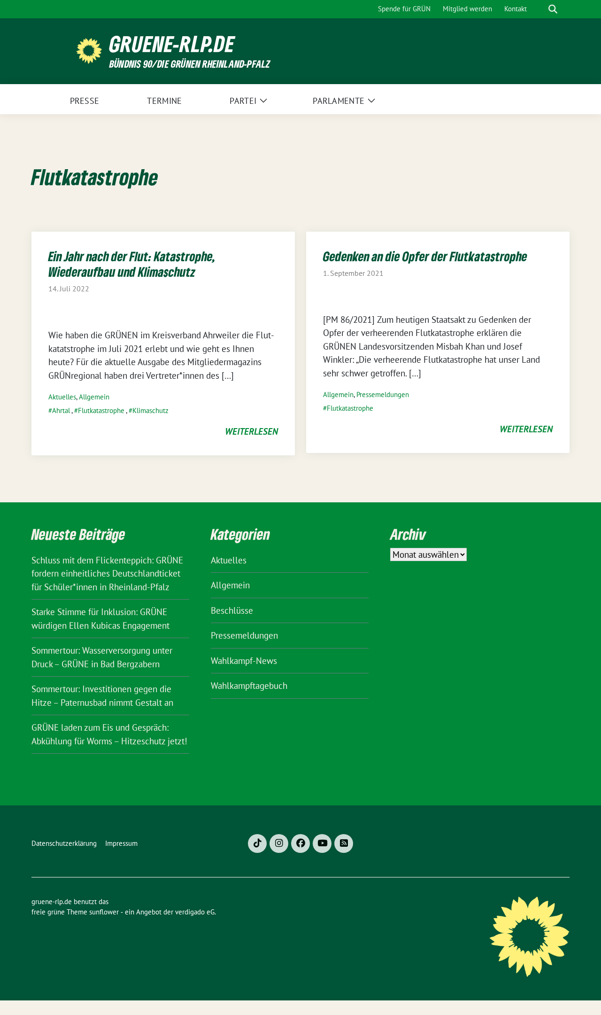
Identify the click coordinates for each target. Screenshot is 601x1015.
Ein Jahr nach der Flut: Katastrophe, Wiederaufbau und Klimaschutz (131, 264)
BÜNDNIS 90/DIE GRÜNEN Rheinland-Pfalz (189, 63)
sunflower (104, 911)
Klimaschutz (150, 410)
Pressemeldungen (382, 394)
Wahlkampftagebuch (249, 685)
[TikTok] (257, 843)
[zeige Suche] (553, 9)
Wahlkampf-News (244, 660)
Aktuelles (62, 396)
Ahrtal (61, 410)
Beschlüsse (232, 610)
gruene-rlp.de (172, 44)
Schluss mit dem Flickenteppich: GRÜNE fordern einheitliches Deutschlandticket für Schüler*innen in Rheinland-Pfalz (107, 573)
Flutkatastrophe (101, 410)
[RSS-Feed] (343, 843)
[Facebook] (300, 843)
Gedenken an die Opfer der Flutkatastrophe (425, 256)
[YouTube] (322, 843)
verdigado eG (195, 911)
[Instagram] (279, 843)
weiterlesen (251, 431)
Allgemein (94, 396)
